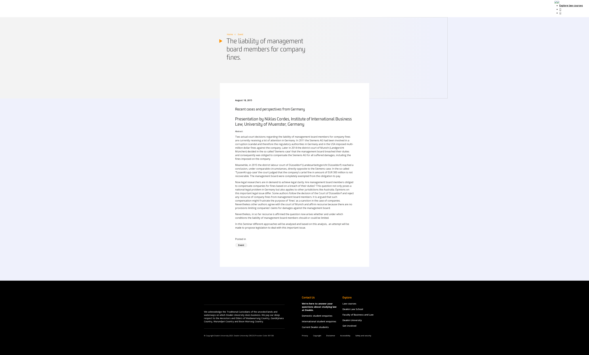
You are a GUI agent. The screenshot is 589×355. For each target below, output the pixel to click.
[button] (556, 2)
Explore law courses (571, 5)
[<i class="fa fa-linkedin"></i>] (560, 13)
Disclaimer (330, 335)
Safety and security (363, 335)
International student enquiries (319, 321)
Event (240, 34)
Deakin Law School (353, 309)
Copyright (317, 335)
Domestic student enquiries (317, 315)
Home (230, 34)
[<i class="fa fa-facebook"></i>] (560, 9)
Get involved (349, 325)
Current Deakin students (315, 327)
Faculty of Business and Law (358, 314)
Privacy (305, 335)
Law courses (349, 303)
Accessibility (345, 335)
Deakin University (352, 320)
